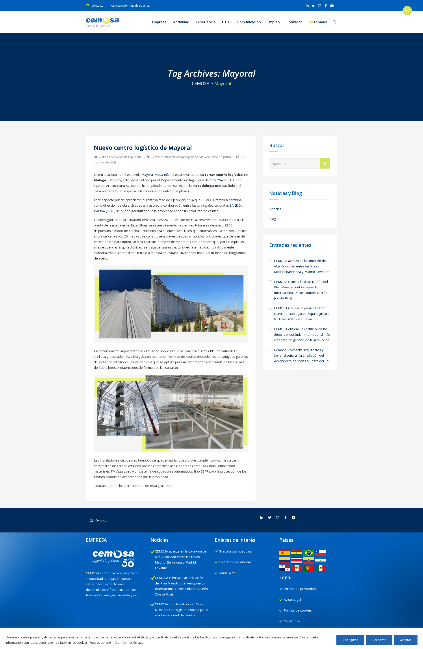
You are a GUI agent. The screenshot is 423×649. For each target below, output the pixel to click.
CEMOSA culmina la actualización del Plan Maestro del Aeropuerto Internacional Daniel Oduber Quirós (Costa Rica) (301, 289)
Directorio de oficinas (235, 562)
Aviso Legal (292, 599)
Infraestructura (174, 157)
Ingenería (191, 157)
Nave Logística (221, 157)
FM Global (208, 466)
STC (111, 211)
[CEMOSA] (102, 22)
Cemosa (156, 157)
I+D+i (226, 22)
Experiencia (205, 22)
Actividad (181, 22)
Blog (272, 219)
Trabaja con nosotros (235, 551)
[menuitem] (318, 22)
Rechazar (379, 640)
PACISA (99, 211)
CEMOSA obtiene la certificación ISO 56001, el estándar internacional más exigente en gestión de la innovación (302, 334)
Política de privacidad (300, 588)
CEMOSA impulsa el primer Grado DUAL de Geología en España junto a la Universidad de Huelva (302, 313)
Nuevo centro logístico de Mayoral (143, 148)
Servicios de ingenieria (126, 157)
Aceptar (405, 640)
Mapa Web (227, 573)
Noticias (104, 157)
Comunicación (249, 22)
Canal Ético (292, 621)
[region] (211, 638)
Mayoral (204, 157)
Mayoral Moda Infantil (157, 174)
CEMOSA (216, 180)
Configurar (350, 640)
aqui (141, 642)
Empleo (273, 22)
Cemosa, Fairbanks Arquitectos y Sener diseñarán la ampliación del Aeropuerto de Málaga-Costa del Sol (301, 355)
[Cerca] (418, 631)
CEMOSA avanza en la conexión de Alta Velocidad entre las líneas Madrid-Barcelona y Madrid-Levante (301, 266)
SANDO (235, 205)
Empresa (159, 22)
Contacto (97, 5)
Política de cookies (298, 610)
